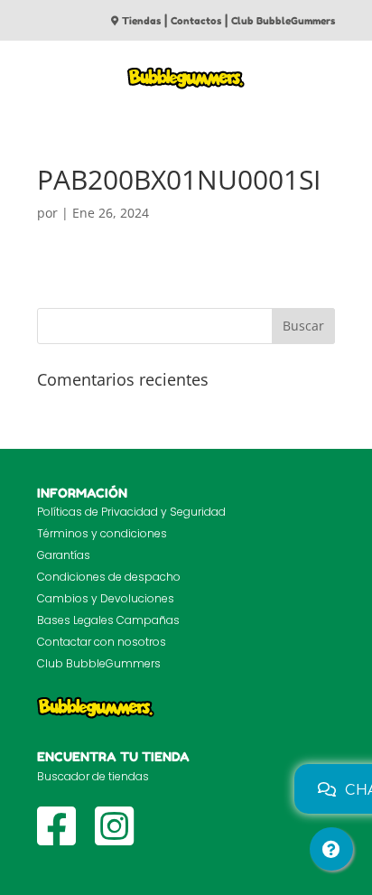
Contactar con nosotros (101, 641)
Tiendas (141, 20)
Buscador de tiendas (93, 776)
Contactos (196, 20)
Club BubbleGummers (283, 20)
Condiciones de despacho (109, 576)
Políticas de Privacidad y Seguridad (131, 511)
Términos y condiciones (102, 533)
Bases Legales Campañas (108, 620)
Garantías (63, 555)
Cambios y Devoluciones (105, 598)
